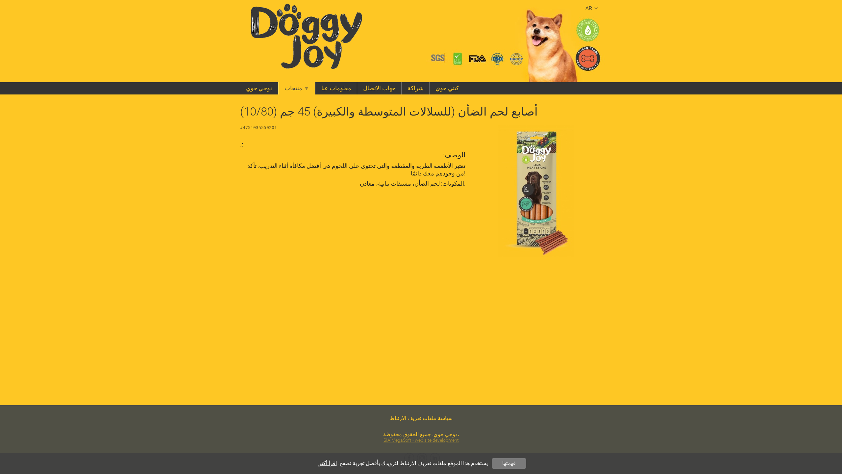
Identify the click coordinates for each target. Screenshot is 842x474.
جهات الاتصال (379, 88)
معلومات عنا (336, 88)
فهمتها (509, 463)
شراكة (416, 88)
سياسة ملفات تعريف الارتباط (421, 418)
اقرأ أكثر (328, 463)
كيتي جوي (447, 88)
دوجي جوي (259, 88)
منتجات (293, 88)
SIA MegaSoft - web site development (421, 440)
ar (588, 8)
